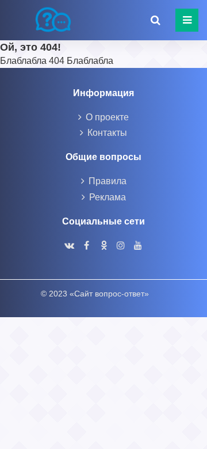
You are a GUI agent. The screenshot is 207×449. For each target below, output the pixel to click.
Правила (107, 181)
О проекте (107, 117)
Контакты (107, 133)
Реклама (107, 197)
